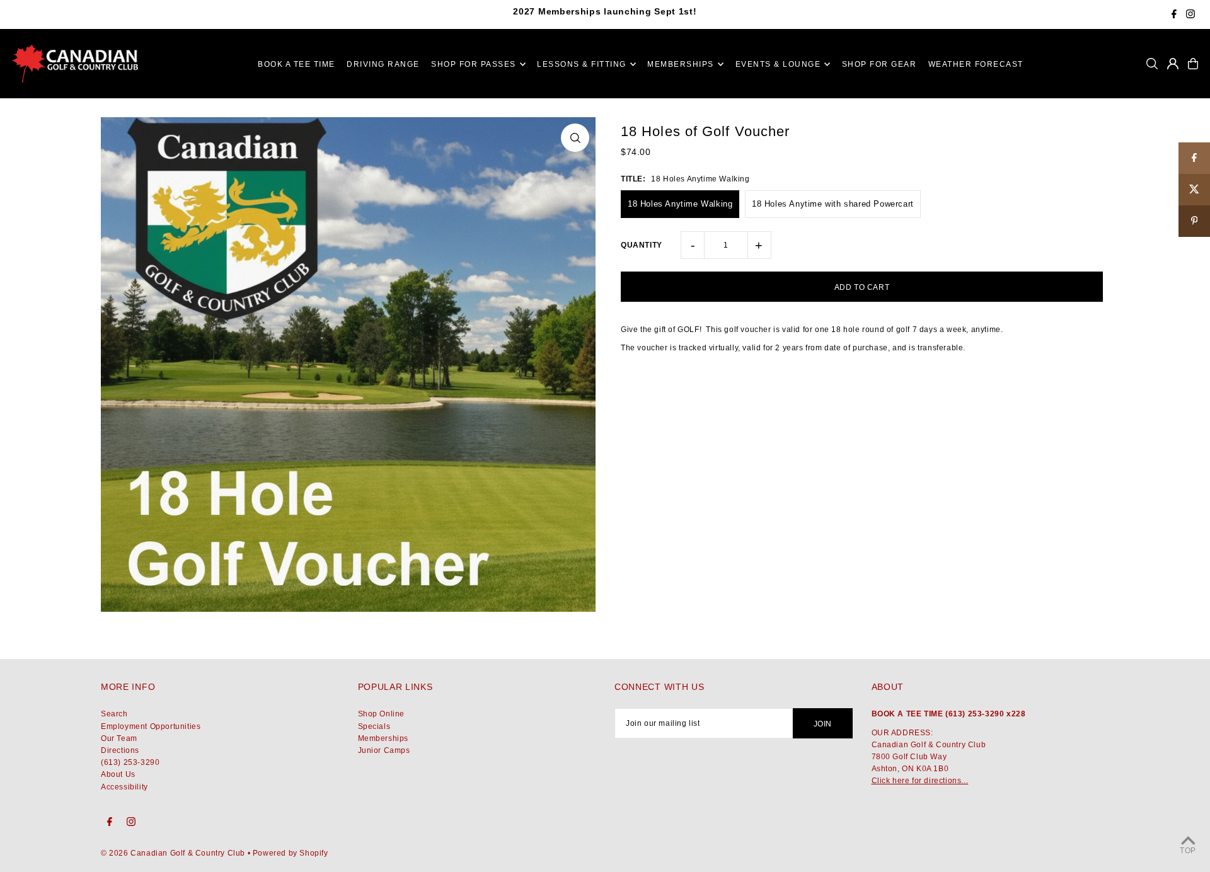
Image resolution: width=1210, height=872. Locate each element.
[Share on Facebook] (1194, 158)
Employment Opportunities (150, 726)
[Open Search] (1152, 63)
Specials (374, 726)
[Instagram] (1190, 15)
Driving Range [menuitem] (383, 64)
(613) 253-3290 (130, 762)
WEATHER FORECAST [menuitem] (975, 64)
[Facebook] (1174, 15)
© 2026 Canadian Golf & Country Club (173, 853)
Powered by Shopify (290, 853)
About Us (118, 774)
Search (114, 713)
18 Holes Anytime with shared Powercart (833, 204)
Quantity (641, 245)
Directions (120, 750)
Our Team (119, 738)
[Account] (1172, 63)
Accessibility (124, 787)
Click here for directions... (920, 780)
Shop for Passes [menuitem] (473, 64)
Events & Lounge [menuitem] (778, 64)
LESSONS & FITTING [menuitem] (581, 64)
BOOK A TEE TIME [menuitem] (296, 64)
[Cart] (1193, 63)
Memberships (383, 738)
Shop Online (381, 713)
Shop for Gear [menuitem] (879, 64)
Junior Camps (384, 750)
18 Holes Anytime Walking (680, 204)
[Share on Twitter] (1194, 189)
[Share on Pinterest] (1194, 221)
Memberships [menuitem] (680, 64)
